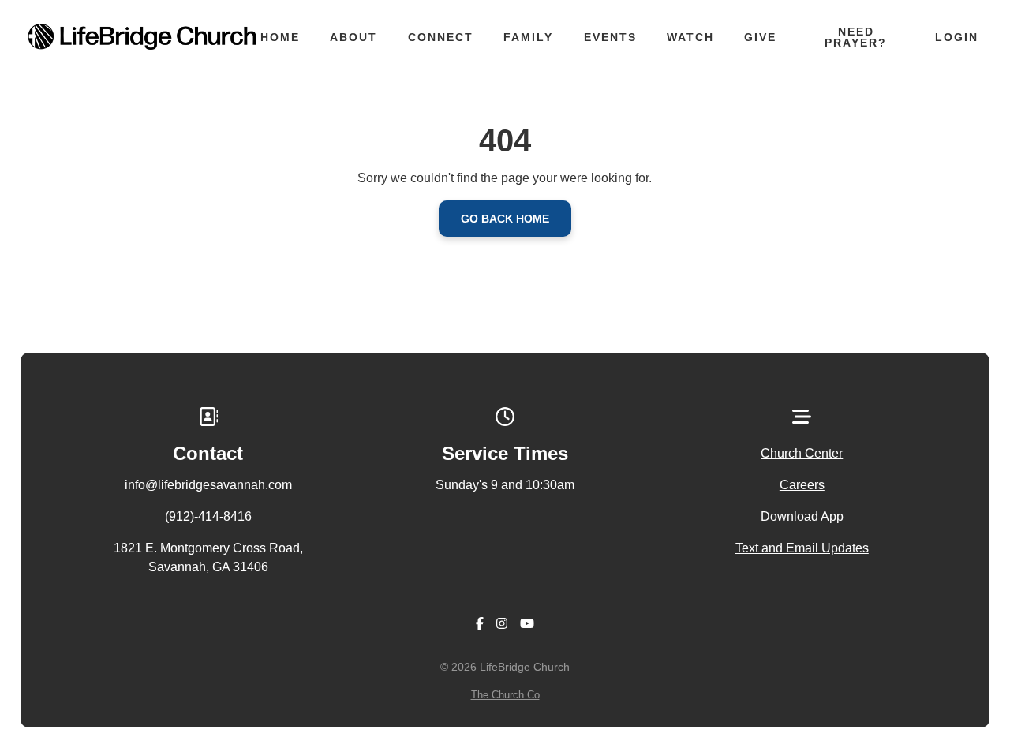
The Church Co (505, 695)
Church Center (802, 453)
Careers (802, 485)
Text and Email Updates (802, 548)
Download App (802, 516)
